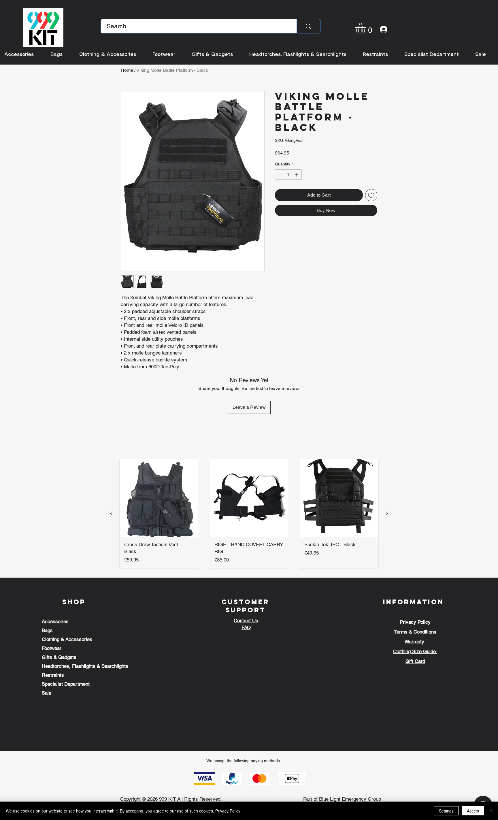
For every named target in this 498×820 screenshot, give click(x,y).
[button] (366, 28)
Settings (446, 811)
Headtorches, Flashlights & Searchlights (85, 666)
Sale (46, 693)
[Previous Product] (111, 513)
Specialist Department (66, 684)
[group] (249, 513)
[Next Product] (386, 513)
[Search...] (308, 26)
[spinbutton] (288, 174)
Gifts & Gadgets (59, 657)
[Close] (491, 810)
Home (127, 70)
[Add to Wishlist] (371, 195)
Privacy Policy (227, 811)
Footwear (51, 648)
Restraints (53, 675)
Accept (473, 811)
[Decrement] (279, 174)
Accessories (55, 621)
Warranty (414, 641)
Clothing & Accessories (67, 639)
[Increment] (297, 174)
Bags (47, 630)
